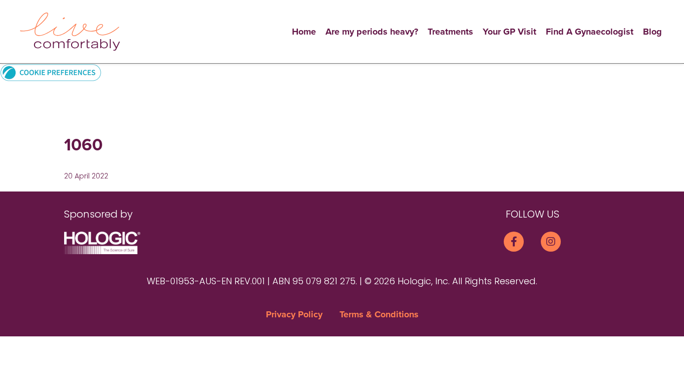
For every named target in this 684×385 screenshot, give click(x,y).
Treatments (450, 31)
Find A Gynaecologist (589, 31)
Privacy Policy (294, 314)
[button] (51, 72)
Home (304, 31)
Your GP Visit (509, 31)
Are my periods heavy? (371, 31)
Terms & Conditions (379, 314)
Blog (652, 31)
